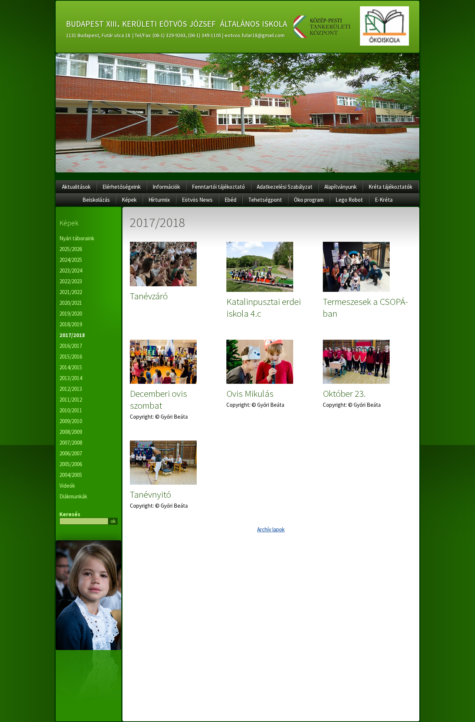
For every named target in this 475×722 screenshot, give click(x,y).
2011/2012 (70, 399)
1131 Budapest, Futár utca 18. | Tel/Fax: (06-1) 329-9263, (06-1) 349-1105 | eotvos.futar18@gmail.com (175, 35)
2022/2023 (70, 281)
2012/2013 (70, 388)
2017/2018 (72, 335)
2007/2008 (70, 442)
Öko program (309, 199)
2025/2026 (70, 249)
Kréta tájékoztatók (390, 186)
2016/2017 (70, 345)
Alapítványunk (340, 186)
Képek (129, 199)
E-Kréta (384, 199)
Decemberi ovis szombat (158, 399)
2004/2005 (70, 474)
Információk (166, 186)
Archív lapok (271, 529)
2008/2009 (70, 431)
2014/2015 (70, 367)
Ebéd (230, 199)
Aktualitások (76, 186)
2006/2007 (70, 453)
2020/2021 (70, 302)
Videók (67, 485)
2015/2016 (70, 356)
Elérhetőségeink (121, 186)
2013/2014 (70, 378)
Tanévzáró (149, 296)
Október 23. (344, 393)
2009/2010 (70, 421)
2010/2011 (70, 410)
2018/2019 (70, 324)
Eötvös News (197, 199)
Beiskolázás (96, 199)
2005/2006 (70, 464)
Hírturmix (159, 199)
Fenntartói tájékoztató (218, 186)
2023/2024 (70, 270)
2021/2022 (70, 292)
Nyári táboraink (76, 238)
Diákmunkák (73, 496)
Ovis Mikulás (249, 393)
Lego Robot (349, 199)
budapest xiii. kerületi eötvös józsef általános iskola (176, 22)
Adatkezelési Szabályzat (284, 186)
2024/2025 (70, 259)
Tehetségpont (265, 199)
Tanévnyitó (150, 494)
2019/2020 (70, 313)
